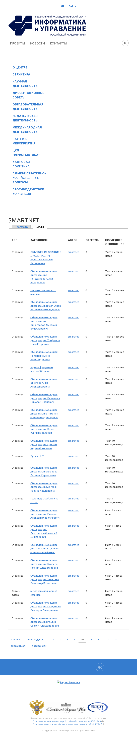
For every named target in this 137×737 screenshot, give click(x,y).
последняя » (39, 645)
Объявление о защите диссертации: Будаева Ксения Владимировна (44, 564)
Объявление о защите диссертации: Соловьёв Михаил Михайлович (44, 548)
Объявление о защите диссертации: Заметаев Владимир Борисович (44, 579)
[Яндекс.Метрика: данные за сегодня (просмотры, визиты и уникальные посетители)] (68, 682)
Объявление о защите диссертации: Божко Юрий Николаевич (43, 429)
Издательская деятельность (23, 118)
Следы (41, 226)
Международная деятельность (27, 129)
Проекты (17, 43)
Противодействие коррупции (26, 191)
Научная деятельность (23, 83)
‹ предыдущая (35, 639)
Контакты (58, 43)
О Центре (17, 68)
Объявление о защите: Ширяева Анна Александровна (44, 383)
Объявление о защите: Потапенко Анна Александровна (44, 356)
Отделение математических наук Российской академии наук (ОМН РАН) (68, 721)
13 (107, 639)
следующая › (18, 645)
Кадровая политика (19, 164)
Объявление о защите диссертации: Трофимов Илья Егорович (45, 340)
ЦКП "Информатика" (24, 152)
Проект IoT (37, 456)
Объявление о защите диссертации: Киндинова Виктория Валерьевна (45, 606)
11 (90, 639)
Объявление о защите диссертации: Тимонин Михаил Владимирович (44, 413)
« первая (16, 639)
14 (115, 639)
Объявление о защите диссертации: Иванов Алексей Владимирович (44, 514)
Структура (19, 75)
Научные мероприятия (21, 141)
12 (99, 639)
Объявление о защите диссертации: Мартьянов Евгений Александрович (45, 306)
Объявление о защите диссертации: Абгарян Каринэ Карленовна (43, 487)
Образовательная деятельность (25, 106)
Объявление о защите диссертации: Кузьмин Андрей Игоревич (43, 444)
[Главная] (47, 25)
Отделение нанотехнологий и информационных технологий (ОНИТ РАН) (68, 724)
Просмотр (21, 226)
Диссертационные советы (28, 95)
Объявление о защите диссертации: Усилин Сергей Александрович (44, 622)
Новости (37, 43)
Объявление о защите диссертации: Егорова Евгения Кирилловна (43, 471)
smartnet (73, 252)
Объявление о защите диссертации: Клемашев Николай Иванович (45, 398)
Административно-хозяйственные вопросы (26, 178)
